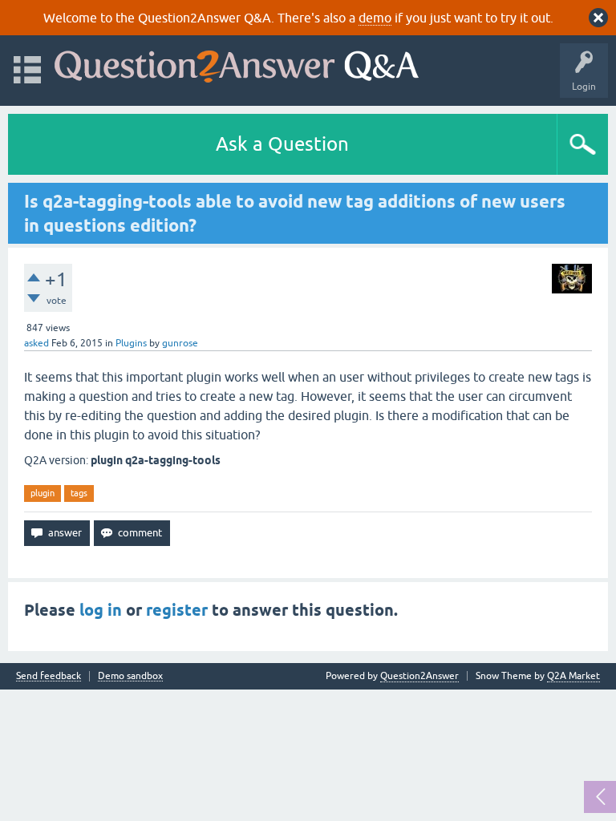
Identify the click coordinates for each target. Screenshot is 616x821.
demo (375, 17)
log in (100, 610)
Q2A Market (573, 675)
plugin (42, 493)
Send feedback (48, 676)
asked (36, 343)
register (177, 610)
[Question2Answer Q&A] (237, 63)
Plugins (131, 343)
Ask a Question (282, 144)
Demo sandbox (130, 676)
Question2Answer (419, 675)
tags (79, 493)
